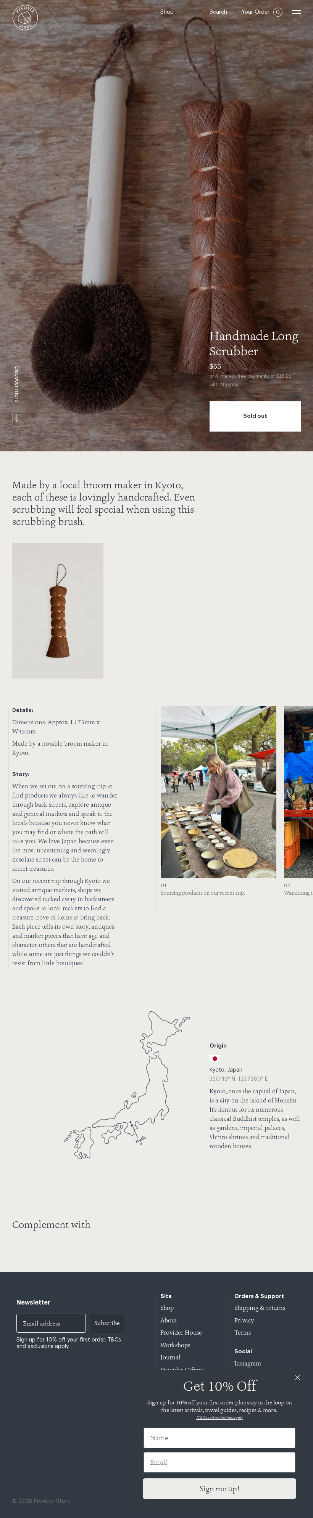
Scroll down (16, 418)
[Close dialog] (297, 1377)
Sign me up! (219, 1489)
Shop (167, 12)
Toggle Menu (296, 12)
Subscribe (107, 1323)
